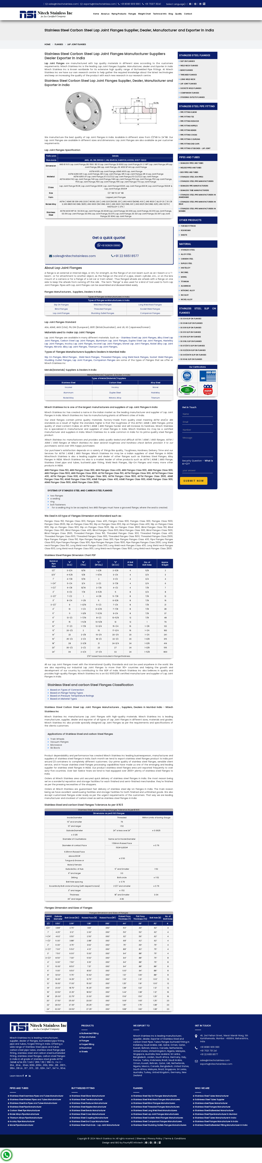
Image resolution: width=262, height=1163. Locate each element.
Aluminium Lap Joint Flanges (111, 340)
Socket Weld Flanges (150, 309)
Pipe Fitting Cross (188, 135)
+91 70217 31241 (153, 3)
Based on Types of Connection (67, 689)
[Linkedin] (200, 3)
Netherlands (177, 1063)
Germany (176, 1072)
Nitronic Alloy (115, 397)
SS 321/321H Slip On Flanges (193, 350)
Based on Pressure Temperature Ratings (72, 695)
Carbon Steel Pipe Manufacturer (25, 1110)
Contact (188, 13)
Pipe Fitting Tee (187, 116)
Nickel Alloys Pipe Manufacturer (24, 1114)
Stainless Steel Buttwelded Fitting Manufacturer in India (221, 1125)
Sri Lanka (181, 1069)
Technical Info (160, 13)
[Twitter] (195, 3)
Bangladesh (166, 1066)
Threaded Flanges (102, 309)
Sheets (184, 235)
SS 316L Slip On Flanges (191, 341)
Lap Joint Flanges (76, 44)
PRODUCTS (87, 1025)
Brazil (161, 1069)
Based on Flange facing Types (66, 692)
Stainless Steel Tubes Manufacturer (211, 1096)
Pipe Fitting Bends (188, 130)
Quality (178, 13)
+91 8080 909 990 (130, 3)
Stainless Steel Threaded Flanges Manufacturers (156, 1106)
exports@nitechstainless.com (100, 3)
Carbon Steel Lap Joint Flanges (77, 340)
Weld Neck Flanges (103, 304)
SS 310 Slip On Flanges (190, 332)
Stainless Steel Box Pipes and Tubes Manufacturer (33, 1103)
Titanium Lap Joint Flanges (102, 346)
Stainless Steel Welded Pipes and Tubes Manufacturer (35, 1099)
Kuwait (144, 1063)
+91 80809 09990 (110, 245)
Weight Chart (144, 13)
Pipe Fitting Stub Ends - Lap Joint (195, 148)
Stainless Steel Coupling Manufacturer (90, 1117)
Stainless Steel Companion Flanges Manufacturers (157, 1121)
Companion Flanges (150, 313)
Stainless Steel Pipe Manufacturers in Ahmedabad (197, 196)
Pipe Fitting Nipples (189, 125)
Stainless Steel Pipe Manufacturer (25, 1106)
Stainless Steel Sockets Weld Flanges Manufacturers (158, 1117)
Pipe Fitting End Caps (189, 144)
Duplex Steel (115, 392)
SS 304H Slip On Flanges (191, 323)
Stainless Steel (68, 382)
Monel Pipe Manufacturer (21, 1125)
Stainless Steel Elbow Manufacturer (88, 1096)
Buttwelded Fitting (90, 1033)
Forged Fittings (188, 226)
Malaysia (152, 1069)
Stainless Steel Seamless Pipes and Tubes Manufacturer (36, 1096)
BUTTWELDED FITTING (83, 1088)
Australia (138, 1072)
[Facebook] (190, 3)
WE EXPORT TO (141, 1025)
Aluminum (69, 392)
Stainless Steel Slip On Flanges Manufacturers (155, 1096)
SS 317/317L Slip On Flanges (192, 345)
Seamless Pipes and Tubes (191, 163)
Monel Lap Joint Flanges (136, 343)
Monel (155, 387)
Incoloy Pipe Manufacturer (22, 1121)
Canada (154, 1066)
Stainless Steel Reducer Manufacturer (89, 1103)
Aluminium (185, 286)
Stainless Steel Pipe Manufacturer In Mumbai (216, 1114)
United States (181, 1066)
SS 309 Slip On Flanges (190, 327)
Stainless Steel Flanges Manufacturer (212, 1106)
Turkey (147, 1072)
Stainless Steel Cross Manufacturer (88, 1114)
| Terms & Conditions (174, 1138)
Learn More (16, 1075)
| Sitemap (140, 1138)
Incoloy (115, 387)
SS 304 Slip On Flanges (190, 318)
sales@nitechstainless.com (63, 3)
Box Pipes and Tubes (189, 172)
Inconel (68, 387)
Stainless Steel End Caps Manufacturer (90, 1121)
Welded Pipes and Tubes (190, 167)
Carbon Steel (115, 382)
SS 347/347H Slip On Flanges (193, 355)
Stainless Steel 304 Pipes (191, 177)
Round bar (86, 1048)
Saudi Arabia (175, 1060)
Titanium (155, 397)
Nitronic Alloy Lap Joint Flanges (70, 346)
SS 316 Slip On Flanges (190, 336)
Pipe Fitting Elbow (188, 112)
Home (96, 13)
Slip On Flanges (61, 304)
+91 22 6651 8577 (126, 256)
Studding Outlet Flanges (102, 313)
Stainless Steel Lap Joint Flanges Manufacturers (156, 1114)
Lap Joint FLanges (82, 360)
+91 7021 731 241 (208, 1050)
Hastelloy (155, 392)
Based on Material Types (63, 698)
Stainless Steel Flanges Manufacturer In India (216, 1121)
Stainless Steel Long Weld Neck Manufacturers (155, 1110)
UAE (168, 1063)
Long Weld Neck (187, 79)
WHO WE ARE (202, 1088)
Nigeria (137, 1066)
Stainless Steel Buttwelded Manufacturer (214, 1110)
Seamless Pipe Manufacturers (194, 186)
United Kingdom (161, 1072)
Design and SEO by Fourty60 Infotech (122, 1142)
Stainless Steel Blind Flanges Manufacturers (154, 1103)
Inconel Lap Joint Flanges (107, 343)
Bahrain (154, 1063)
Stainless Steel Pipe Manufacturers (197, 181)
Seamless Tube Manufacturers (194, 190)
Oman (136, 1063)
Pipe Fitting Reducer (189, 121)
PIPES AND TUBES (19, 1088)
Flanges (132, 13)
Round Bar (186, 230)
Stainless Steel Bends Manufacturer (88, 1110)
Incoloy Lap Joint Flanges (78, 343)
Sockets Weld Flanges (190, 88)
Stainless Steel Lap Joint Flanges (138, 337)
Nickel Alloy (68, 397)
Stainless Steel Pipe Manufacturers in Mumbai (197, 209)
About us (105, 13)
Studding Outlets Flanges (192, 97)
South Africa (140, 1069)
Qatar (162, 1063)
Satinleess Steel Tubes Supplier (209, 1099)
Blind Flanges (61, 309)
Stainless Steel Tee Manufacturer (87, 1099)
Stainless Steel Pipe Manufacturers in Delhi (197, 203)
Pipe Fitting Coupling (190, 139)
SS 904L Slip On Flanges (191, 359)
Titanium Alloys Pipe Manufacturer (26, 1117)
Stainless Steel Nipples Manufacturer (89, 1106)
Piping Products (119, 13)
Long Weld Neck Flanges (150, 304)
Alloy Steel (155, 382)
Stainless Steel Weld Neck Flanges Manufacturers (156, 1099)
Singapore (170, 1069)
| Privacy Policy (154, 1138)
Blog (171, 13)
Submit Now (193, 480)
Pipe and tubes (88, 1037)
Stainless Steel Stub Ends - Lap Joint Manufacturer (95, 1125)
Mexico (145, 1066)
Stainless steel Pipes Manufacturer (211, 1103)
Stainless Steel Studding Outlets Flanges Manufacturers (159, 1125)
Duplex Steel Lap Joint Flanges (145, 340)
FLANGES (138, 1088)
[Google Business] (204, 3)
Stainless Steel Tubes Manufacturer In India (215, 1117)
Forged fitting (87, 1044)
